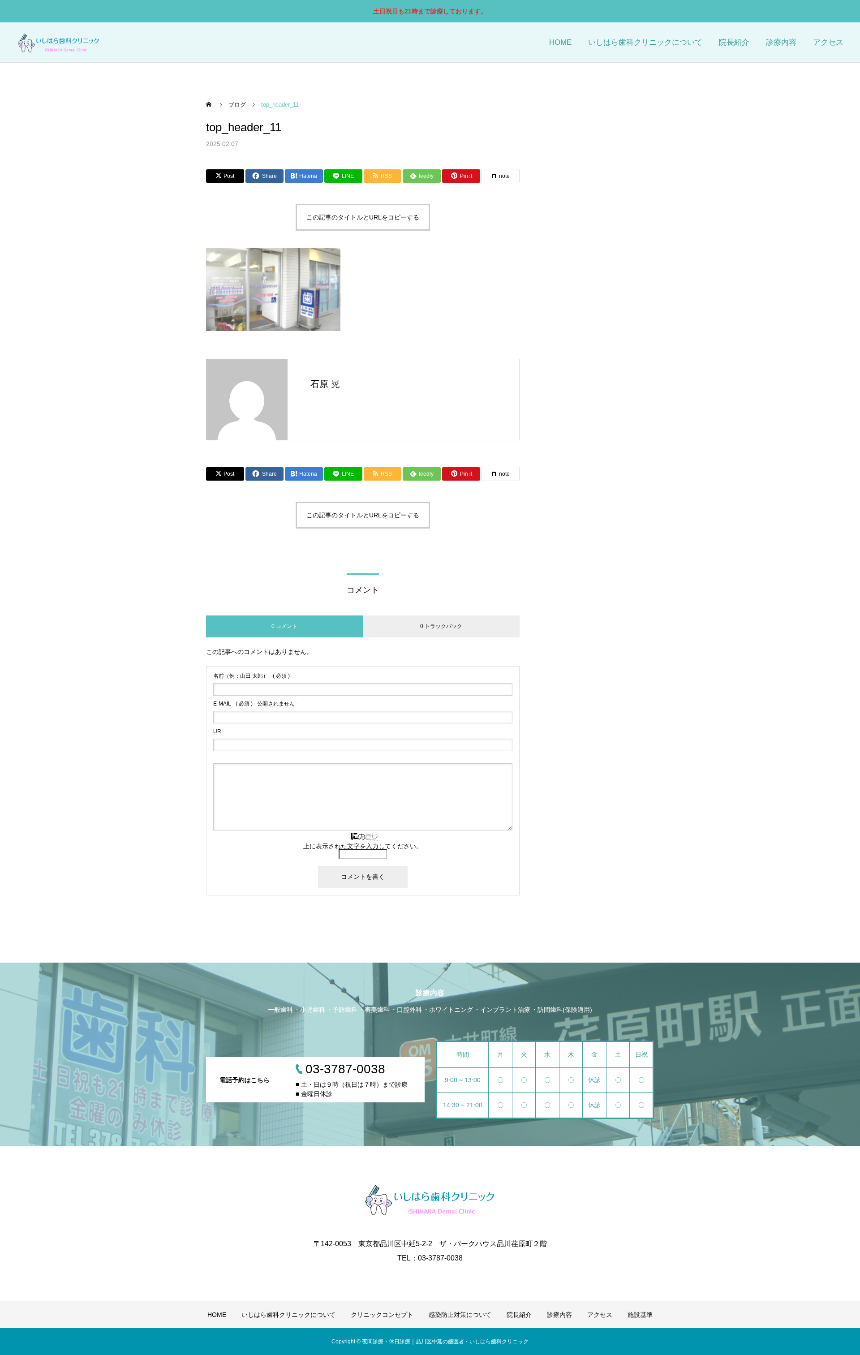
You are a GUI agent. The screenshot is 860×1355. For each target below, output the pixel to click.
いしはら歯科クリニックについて (645, 42)
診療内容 (781, 42)
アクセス (828, 42)
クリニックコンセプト (382, 1314)
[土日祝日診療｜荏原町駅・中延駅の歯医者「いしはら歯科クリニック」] (59, 42)
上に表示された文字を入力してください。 (362, 846)
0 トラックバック (441, 626)
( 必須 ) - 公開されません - (255, 703)
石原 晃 (325, 384)
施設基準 (640, 1314)
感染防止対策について (460, 1314)
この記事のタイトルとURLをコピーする (362, 217)
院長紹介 (734, 42)
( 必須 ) (251, 676)
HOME (560, 42)
